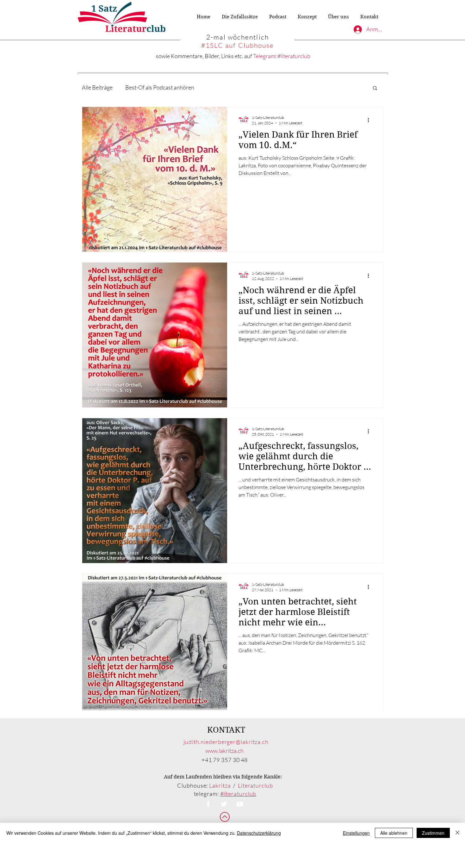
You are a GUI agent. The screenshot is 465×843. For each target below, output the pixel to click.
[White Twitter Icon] (224, 804)
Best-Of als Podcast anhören (159, 87)
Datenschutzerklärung (259, 833)
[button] (375, 88)
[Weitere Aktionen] (370, 120)
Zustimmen (433, 833)
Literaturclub (255, 785)
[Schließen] (457, 833)
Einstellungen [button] (356, 833)
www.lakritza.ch (224, 750)
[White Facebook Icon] (208, 804)
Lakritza (220, 785)
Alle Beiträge (97, 87)
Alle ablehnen (393, 833)
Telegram (264, 56)
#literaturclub (293, 56)
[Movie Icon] (240, 804)
